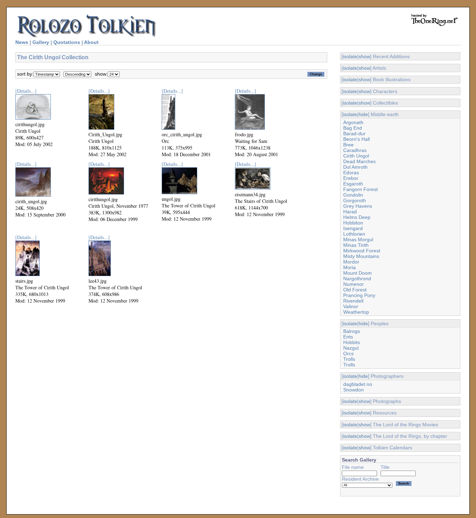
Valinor (350, 306)
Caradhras (355, 150)
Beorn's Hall (356, 139)
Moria (349, 267)
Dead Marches (359, 161)
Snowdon (353, 390)
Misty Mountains (361, 256)
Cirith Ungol (356, 156)
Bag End (352, 128)
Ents (348, 337)
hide (363, 114)
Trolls (349, 359)
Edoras (351, 172)
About (91, 42)
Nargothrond (357, 278)
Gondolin (353, 195)
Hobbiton (353, 223)
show (364, 56)
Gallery (40, 42)
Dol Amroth (355, 167)
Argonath (353, 122)
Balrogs (351, 331)
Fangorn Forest (360, 189)
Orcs (348, 353)
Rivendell (353, 301)
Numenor (353, 284)
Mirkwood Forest (361, 250)
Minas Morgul (358, 239)
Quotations (66, 42)
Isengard (353, 228)
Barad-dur (354, 133)
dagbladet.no (357, 384)
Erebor (350, 178)
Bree (348, 144)
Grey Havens (357, 206)
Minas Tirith (356, 245)
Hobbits (351, 342)
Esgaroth (353, 183)
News (21, 42)
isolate (350, 56)
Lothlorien (354, 234)
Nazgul (351, 348)
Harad (350, 211)
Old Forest (355, 289)
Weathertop (356, 312)
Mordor (351, 262)
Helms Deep (356, 217)
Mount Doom (357, 273)
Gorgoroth (354, 200)
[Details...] (26, 90)
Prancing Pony (359, 295)
